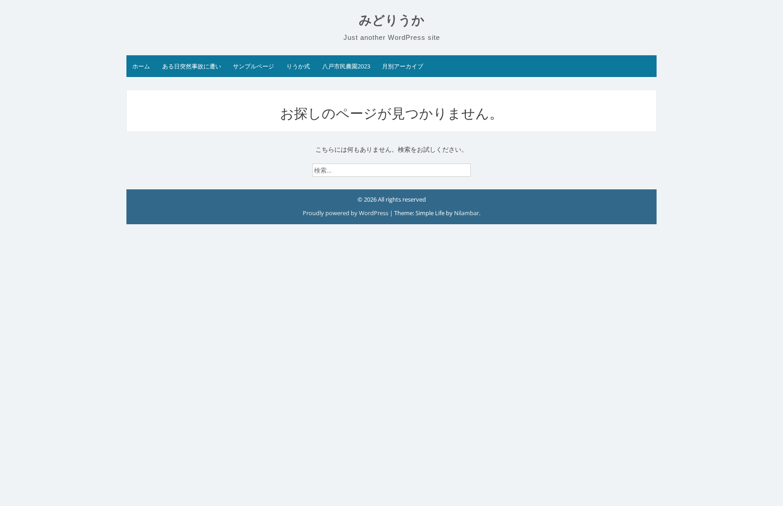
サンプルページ (253, 66)
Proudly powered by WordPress (346, 213)
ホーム (141, 66)
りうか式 (298, 66)
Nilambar (466, 213)
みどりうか (392, 20)
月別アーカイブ (402, 66)
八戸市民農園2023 (346, 66)
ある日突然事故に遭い (191, 66)
